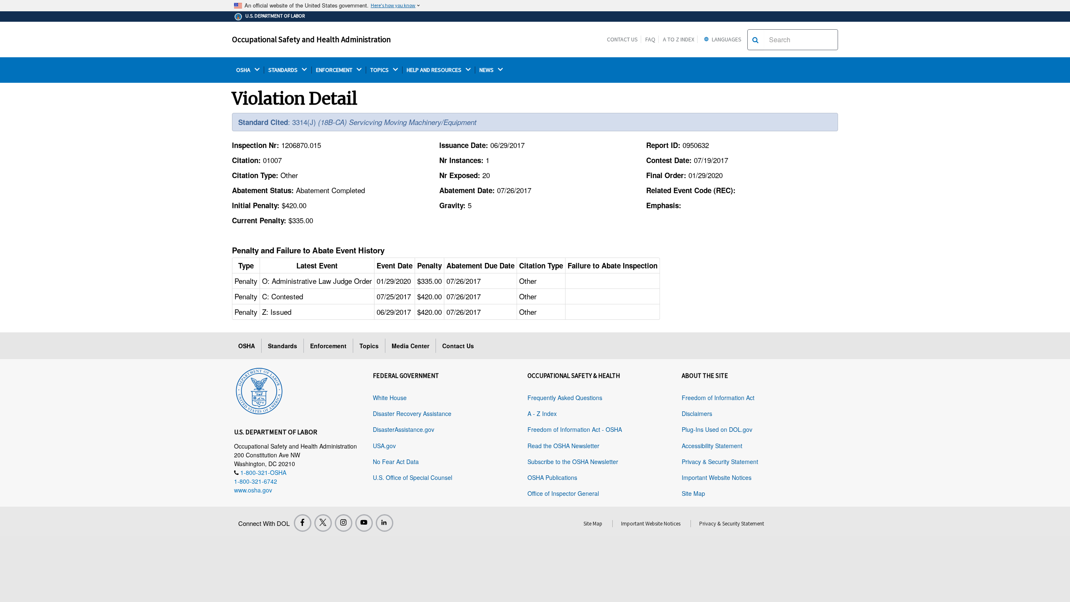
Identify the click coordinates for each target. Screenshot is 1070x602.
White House (390, 397)
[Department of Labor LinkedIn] (384, 523)
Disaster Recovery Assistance (412, 413)
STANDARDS (283, 70)
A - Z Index (542, 413)
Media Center (410, 346)
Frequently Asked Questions (564, 397)
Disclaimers (697, 413)
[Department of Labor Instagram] (343, 523)
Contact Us (622, 39)
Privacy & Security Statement (720, 461)
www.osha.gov (253, 490)
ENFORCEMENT (335, 70)
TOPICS (380, 70)
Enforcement (328, 346)
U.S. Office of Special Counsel (412, 477)
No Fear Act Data (396, 461)
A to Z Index (678, 39)
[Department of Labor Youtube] (364, 523)
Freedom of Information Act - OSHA (574, 429)
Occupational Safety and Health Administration (311, 39)
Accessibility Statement (712, 445)
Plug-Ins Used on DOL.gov (717, 429)
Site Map (693, 493)
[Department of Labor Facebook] (302, 523)
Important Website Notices (717, 477)
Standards (282, 346)
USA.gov (384, 445)
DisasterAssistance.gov (403, 429)
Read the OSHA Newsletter (563, 445)
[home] (259, 389)
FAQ (650, 39)
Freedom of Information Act (718, 397)
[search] (755, 40)
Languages (726, 39)
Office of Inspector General (563, 493)
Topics (369, 346)
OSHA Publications (552, 477)
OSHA (244, 70)
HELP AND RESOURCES (435, 70)
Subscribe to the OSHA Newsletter (572, 461)
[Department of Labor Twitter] (323, 523)
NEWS (487, 70)
